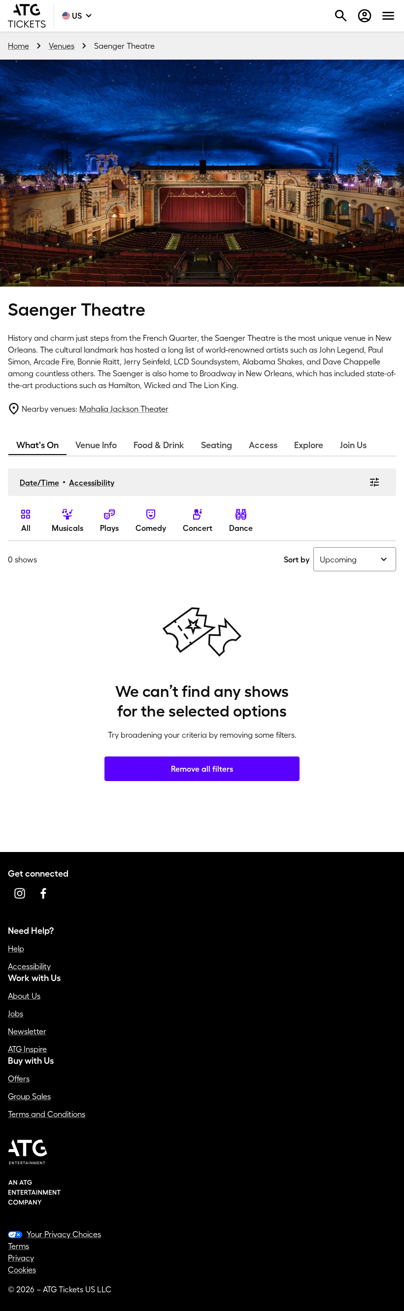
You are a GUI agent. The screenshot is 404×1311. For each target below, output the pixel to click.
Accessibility (91, 482)
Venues (61, 45)
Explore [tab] (308, 445)
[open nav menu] (388, 16)
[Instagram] (20, 893)
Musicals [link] (67, 528)
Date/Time (39, 482)
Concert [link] (197, 528)
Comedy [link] (150, 528)
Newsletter (27, 1031)
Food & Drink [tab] (159, 445)
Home (18, 45)
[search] (341, 16)
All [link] (26, 528)
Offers (19, 1078)
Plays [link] (109, 528)
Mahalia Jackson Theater (123, 408)
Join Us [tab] (353, 445)
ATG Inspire (27, 1049)
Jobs (15, 1013)
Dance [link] (241, 528)
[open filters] (374, 482)
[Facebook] (43, 893)
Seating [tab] (216, 445)
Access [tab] (263, 445)
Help (16, 948)
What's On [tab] (37, 445)
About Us (24, 995)
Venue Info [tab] (96, 445)
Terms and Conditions (46, 1114)
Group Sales (29, 1096)
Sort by (296, 559)
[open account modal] (364, 16)
